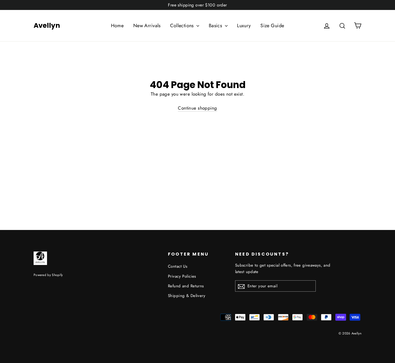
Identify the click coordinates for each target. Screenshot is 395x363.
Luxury (244, 25)
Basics (216, 25)
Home (117, 25)
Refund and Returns (186, 286)
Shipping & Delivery (186, 296)
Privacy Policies (182, 276)
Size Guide (272, 25)
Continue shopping (197, 108)
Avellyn (47, 26)
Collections (182, 25)
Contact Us (177, 266)
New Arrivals (147, 25)
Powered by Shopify (48, 275)
